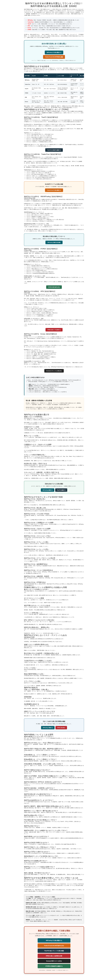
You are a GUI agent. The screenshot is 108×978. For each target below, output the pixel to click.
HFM (29, 26)
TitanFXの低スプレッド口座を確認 (54, 951)
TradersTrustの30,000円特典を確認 (54, 57)
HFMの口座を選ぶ (61, 727)
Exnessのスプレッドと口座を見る (54, 370)
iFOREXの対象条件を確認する (54, 966)
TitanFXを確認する (61, 490)
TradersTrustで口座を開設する (54, 190)
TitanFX (29, 24)
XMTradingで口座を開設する (54, 52)
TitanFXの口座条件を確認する (54, 150)
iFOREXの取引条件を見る (54, 287)
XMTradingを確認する (47, 490)
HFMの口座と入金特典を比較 (54, 956)
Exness (29, 27)
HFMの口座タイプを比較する (54, 329)
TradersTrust (31, 22)
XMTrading (30, 20)
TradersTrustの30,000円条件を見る (54, 945)
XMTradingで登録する (48, 727)
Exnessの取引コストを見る (54, 961)
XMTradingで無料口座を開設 (54, 242)
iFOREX (29, 29)
